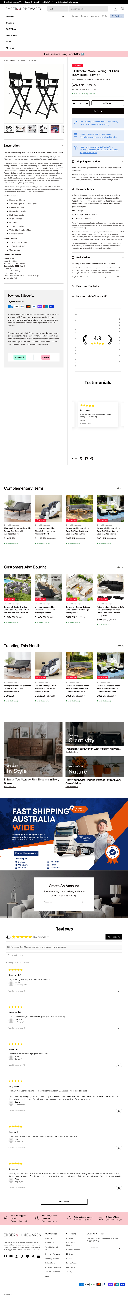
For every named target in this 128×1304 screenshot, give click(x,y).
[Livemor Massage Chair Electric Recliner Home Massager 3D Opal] (48, 587)
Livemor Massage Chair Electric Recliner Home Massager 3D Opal (45, 610)
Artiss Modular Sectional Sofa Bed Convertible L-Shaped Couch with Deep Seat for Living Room (110, 611)
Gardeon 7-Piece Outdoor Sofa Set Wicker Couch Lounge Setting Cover (108, 531)
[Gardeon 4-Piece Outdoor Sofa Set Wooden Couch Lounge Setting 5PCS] (79, 508)
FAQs (104, 16)
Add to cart (107, 103)
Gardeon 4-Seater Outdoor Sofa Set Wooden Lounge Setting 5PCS (78, 610)
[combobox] (77, 9)
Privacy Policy (71, 1267)
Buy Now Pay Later (52, 1254)
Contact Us (49, 1243)
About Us (48, 1238)
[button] (122, 9)
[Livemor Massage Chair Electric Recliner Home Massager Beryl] (48, 508)
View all (120, 488)
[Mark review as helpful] (119, 991)
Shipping (75, 89)
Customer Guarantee (53, 1267)
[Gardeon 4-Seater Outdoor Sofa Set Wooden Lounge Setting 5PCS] (79, 587)
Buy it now (98, 111)
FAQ (47, 1276)
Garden (69, 1258)
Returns (84, 16)
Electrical (69, 1254)
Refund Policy (50, 1263)
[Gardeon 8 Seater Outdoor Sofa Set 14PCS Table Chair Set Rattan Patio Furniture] (17, 587)
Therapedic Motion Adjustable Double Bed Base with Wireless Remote (17, 531)
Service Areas (71, 1263)
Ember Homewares (79, 79)
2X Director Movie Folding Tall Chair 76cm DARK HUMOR (24, 60)
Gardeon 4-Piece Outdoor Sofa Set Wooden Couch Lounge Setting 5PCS (77, 531)
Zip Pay (69, 1272)
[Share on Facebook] (86, 458)
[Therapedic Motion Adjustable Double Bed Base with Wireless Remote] (17, 508)
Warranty (95, 16)
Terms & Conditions (52, 1272)
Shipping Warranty (52, 1258)
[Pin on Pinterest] (92, 458)
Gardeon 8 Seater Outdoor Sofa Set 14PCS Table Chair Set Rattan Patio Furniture (16, 610)
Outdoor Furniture (73, 1250)
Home (6, 60)
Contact (75, 16)
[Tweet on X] (81, 458)
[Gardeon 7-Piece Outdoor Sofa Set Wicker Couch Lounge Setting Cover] (110, 508)
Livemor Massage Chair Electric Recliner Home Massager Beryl (45, 531)
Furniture (69, 1238)
